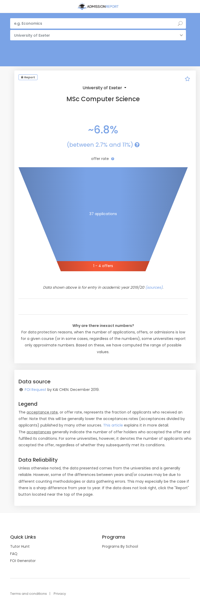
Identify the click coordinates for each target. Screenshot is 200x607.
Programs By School (120, 546)
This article (113, 425)
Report (29, 77)
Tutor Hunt (20, 546)
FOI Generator (23, 560)
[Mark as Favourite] (187, 79)
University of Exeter (103, 88)
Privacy (60, 593)
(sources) (153, 287)
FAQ (13, 553)
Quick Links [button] (23, 537)
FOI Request (35, 389)
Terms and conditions (28, 593)
